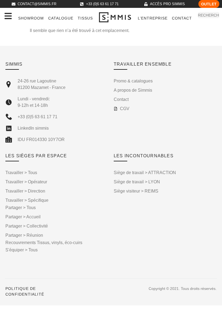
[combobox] (209, 15)
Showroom (31, 18)
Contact (182, 18)
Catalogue (60, 18)
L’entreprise (153, 18)
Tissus (85, 18)
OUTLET (209, 4)
